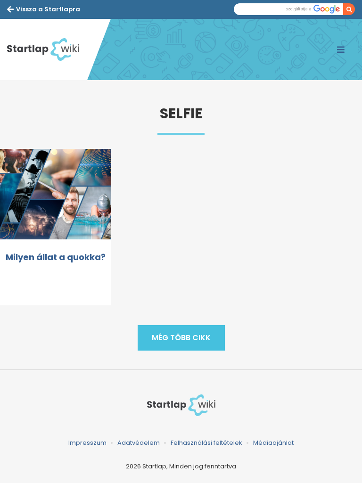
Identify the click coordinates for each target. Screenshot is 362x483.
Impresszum (87, 442)
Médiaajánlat (273, 442)
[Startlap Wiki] (47, 49)
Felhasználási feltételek (206, 442)
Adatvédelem (138, 442)
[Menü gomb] (341, 49)
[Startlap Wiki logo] (181, 405)
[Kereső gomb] (349, 9)
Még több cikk (181, 337)
